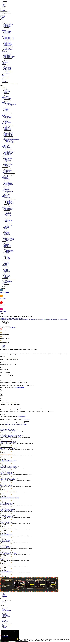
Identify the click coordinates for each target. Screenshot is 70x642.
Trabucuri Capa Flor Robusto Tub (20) (6, 485)
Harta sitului (4, 627)
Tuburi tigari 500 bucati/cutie (8, 48)
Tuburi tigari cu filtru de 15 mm (9, 37)
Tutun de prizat (6, 27)
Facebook (3, 593)
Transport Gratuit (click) (21, 416)
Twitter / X (5, 596)
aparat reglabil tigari (24, 424)
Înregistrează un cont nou (9, 402)
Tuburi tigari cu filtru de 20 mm (9, 38)
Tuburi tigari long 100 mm (8, 44)
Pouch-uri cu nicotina (7, 28)
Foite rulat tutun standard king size (9, 56)
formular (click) (26, 421)
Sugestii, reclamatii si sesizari (6, 610)
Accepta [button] (10, 638)
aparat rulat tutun (5, 424)
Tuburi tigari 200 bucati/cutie (8, 47)
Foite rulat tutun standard (8, 52)
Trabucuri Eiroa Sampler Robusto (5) (6, 473)
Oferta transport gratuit (5, 615)
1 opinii (1, 343)
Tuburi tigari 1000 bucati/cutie (8, 49)
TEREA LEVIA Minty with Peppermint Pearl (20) (8, 442)
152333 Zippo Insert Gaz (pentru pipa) (6, 559)
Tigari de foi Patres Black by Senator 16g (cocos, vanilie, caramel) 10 (10, 436)
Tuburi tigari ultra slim (7, 41)
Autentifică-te (2, 402)
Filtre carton (6, 72)
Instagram (3, 594)
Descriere (3, 345)
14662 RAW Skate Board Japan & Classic (6, 516)
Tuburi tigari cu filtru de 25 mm (9, 39)
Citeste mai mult (5, 636)
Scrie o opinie (5, 343)
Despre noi (4, 620)
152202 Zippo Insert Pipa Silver (5, 541)
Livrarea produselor (5, 607)
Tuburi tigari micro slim (7, 42)
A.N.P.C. (3, 625)
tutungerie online (15, 404)
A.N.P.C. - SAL (4, 626)
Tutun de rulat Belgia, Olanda (8, 24)
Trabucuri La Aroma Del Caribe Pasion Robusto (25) (8, 479)
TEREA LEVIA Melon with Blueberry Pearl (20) (7, 448)
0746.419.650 (3, 298)
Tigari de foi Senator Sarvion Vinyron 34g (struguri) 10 (8, 467)
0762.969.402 (3, 311)
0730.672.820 (3, 304)
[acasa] (3, 16)
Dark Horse (7, 321)
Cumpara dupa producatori (6, 613)
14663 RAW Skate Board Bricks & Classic (6, 522)
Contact (3, 603)
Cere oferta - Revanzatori (6, 616)
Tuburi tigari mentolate (7, 43)
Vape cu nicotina (6, 76)
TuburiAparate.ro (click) (21, 422)
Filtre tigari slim (6, 66)
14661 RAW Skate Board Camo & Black (6, 510)
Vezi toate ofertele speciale (6, 427)
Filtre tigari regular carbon (8, 65)
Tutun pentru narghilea (7, 26)
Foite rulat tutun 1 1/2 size (8, 54)
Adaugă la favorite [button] (3, 327)
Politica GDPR (4, 622)
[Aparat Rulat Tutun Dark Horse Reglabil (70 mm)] (11, 318)
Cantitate (1, 326)
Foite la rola (6, 59)
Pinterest (3, 595)
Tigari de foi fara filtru (7, 31)
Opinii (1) (3, 346)
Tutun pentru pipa (7, 25)
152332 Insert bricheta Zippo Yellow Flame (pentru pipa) (8, 553)
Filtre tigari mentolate (7, 70)
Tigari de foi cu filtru (7, 32)
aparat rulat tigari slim (12, 424)
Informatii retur (4, 608)
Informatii (3, 347)
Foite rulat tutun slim (7, 55)
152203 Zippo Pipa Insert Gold (5, 547)
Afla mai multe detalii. (4, 292)
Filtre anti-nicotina (7, 73)
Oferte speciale (4, 614)
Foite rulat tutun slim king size (8, 57)
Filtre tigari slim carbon (7, 67)
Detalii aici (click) (27, 419)
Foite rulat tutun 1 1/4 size (8, 53)
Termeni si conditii (5, 621)
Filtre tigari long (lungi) (7, 69)
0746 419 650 (4, 601)
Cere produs (4, 617)
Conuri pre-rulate (6, 60)
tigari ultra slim (18, 424)
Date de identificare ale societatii (7, 623)
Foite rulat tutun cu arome (8, 58)
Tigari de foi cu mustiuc (7, 33)
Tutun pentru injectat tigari (8, 22)
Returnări (3, 609)
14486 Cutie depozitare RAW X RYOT (6, 504)
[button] (2, 433)
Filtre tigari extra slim (7, 68)
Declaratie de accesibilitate (6, 624)
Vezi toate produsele (11, 327)
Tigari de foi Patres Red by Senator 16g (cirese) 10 (8, 430)
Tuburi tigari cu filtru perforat (8, 46)
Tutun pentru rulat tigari (7, 23)
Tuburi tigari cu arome (7, 45)
